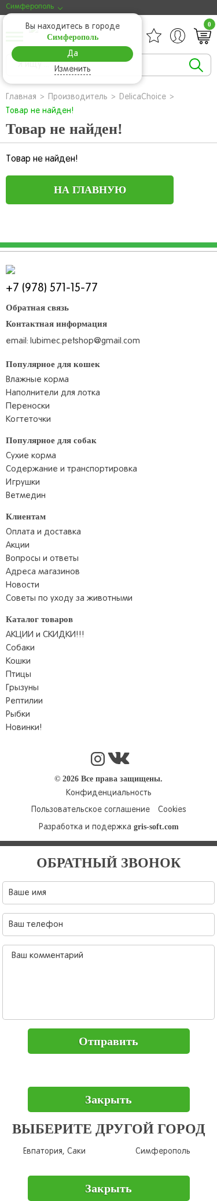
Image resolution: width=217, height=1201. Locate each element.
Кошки (18, 661)
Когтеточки (28, 420)
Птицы (18, 675)
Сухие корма (31, 456)
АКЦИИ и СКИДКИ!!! (45, 635)
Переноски (28, 406)
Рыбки (18, 714)
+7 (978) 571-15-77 (52, 288)
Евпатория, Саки (54, 1151)
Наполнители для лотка (53, 393)
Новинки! (24, 728)
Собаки (20, 648)
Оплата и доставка (43, 532)
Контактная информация (56, 324)
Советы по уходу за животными (69, 598)
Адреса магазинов (43, 572)
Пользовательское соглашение (90, 810)
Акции (18, 545)
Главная (21, 97)
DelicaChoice (142, 97)
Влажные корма (37, 380)
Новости (22, 585)
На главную (90, 190)
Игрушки (23, 482)
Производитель (78, 97)
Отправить (108, 1041)
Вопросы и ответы (42, 559)
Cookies (172, 810)
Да (72, 54)
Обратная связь (37, 307)
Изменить (72, 69)
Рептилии (24, 701)
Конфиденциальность (109, 793)
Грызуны (22, 688)
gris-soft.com (156, 826)
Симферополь (162, 1151)
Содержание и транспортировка (71, 469)
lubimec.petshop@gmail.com (85, 341)
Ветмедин (26, 496)
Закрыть (108, 1099)
